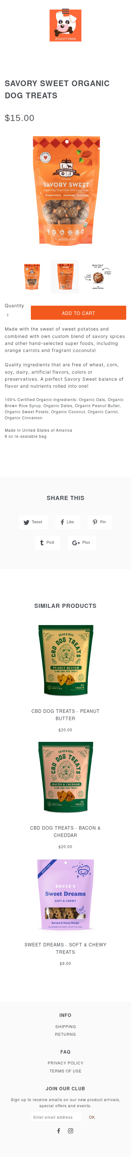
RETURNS (65, 1034)
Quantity (14, 305)
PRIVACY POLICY (66, 1062)
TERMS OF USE (66, 1070)
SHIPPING (65, 1026)
